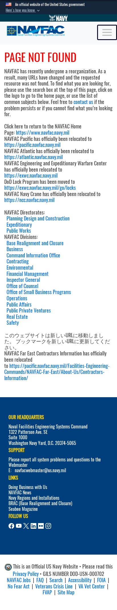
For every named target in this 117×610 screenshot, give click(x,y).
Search (55, 580)
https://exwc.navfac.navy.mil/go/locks (40, 187)
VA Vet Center (91, 586)
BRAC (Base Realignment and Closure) (40, 503)
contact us (83, 101)
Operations (17, 298)
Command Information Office (33, 255)
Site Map (66, 592)
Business (15, 249)
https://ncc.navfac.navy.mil (29, 199)
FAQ (40, 580)
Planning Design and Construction (38, 218)
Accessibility (79, 580)
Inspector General (23, 279)
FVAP (47, 592)
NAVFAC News (20, 493)
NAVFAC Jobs (19, 580)
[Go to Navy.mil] (58, 18)
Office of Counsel (22, 286)
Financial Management (28, 273)
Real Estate (17, 316)
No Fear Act (19, 586)
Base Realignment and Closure (35, 243)
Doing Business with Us (28, 487)
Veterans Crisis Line (54, 586)
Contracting (18, 261)
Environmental (20, 267)
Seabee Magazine (23, 509)
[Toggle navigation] (107, 32)
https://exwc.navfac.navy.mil (31, 175)
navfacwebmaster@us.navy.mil (40, 470)
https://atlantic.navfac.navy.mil (33, 157)
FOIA (101, 580)
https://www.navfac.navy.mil (42, 132)
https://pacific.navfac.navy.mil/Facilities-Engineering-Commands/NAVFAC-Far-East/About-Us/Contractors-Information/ (57, 372)
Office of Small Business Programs (39, 291)
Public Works (19, 230)
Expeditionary (19, 224)
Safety (13, 322)
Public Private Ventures (29, 310)
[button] (23, 10)
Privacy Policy (26, 573)
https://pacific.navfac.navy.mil (32, 144)
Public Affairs (19, 304)
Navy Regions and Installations (34, 498)
